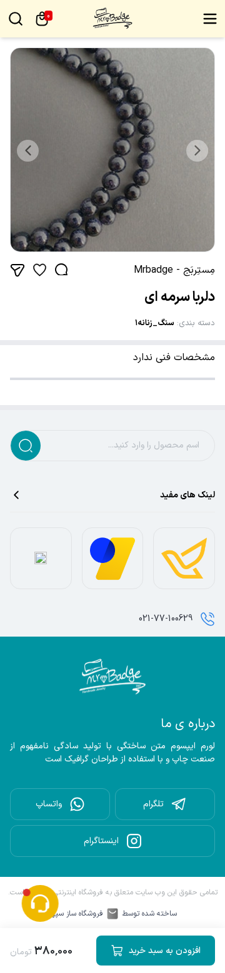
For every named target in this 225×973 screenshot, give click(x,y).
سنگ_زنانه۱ (154, 323)
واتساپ (49, 804)
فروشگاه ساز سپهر (75, 913)
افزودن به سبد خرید (165, 950)
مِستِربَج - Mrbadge (174, 270)
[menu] (210, 18)
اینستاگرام (101, 841)
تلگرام (153, 804)
